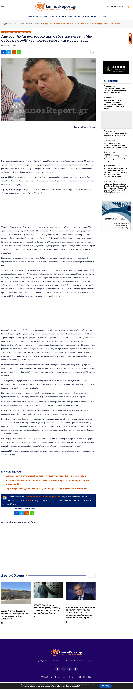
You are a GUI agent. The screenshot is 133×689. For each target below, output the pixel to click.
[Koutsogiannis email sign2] (116, 67)
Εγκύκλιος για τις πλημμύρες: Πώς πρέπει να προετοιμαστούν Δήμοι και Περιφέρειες (46, 476)
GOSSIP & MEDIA (89, 17)
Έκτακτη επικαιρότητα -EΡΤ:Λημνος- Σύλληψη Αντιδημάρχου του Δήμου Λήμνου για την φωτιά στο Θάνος (47, 482)
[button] (90, 576)
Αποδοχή (105, 686)
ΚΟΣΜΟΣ (62, 17)
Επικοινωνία (57, 661)
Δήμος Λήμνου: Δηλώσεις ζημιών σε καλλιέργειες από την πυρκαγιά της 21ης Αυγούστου (116, 145)
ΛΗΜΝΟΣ (30, 17)
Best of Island (67, 603)
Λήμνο (28, 500)
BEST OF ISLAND (74, 17)
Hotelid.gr (87, 677)
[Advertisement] (48, 144)
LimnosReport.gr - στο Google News (42, 496)
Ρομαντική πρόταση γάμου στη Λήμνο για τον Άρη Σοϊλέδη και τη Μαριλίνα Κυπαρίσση (46, 489)
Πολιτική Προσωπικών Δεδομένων (80, 661)
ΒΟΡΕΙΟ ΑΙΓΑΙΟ (42, 17)
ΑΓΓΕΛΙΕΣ (102, 17)
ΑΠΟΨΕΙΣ (14, 24)
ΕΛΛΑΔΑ (53, 17)
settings (76, 687)
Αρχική (5, 24)
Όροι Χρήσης (42, 661)
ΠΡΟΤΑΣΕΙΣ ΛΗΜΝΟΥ (34, 24)
